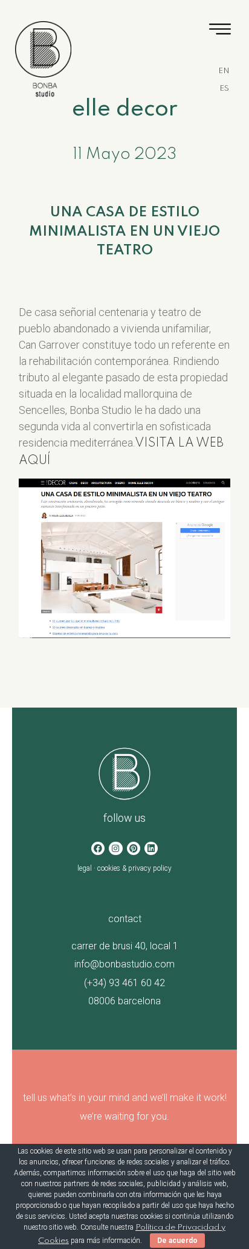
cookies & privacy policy (134, 868)
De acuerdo (177, 1240)
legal (84, 868)
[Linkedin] (151, 848)
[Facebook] (98, 848)
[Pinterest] (133, 848)
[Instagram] (115, 848)
